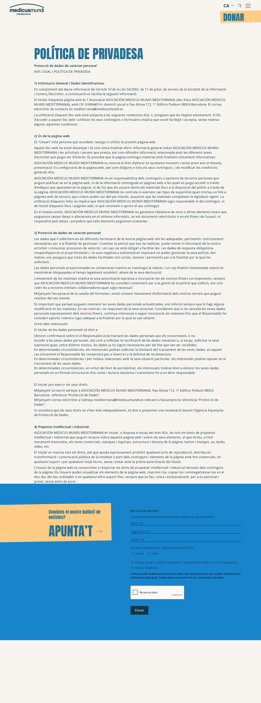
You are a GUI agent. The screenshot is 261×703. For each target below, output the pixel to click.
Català (154, 553)
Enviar (139, 610)
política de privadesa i (170, 562)
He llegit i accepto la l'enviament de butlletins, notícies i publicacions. (186, 562)
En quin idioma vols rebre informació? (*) (161, 548)
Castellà (138, 553)
